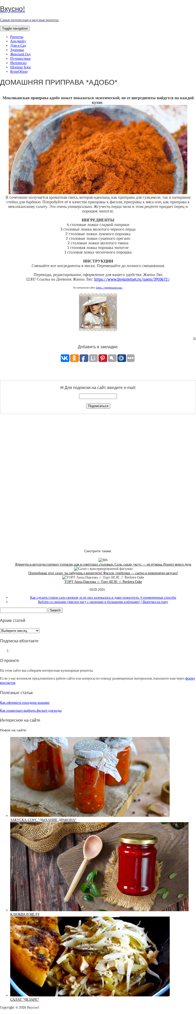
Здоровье (17, 50)
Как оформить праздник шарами (25, 702)
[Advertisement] (98, 477)
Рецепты (16, 37)
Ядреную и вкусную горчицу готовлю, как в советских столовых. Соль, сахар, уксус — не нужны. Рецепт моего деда (103, 564)
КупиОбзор (19, 71)
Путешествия (20, 58)
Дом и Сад (18, 45)
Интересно (18, 63)
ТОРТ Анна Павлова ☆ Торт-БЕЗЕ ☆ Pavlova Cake (103, 582)
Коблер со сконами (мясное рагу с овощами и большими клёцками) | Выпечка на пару (103, 602)
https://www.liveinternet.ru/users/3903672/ (132, 279)
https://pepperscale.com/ (109, 287)
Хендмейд (18, 41)
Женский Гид (20, 54)
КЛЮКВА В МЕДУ (25, 914)
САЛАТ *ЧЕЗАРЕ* (24, 999)
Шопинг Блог (20, 67)
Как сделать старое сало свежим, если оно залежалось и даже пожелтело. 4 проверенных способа (103, 597)
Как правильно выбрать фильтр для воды (31, 710)
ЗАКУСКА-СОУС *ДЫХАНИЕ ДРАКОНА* (43, 820)
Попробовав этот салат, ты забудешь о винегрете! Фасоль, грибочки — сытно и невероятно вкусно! (103, 573)
